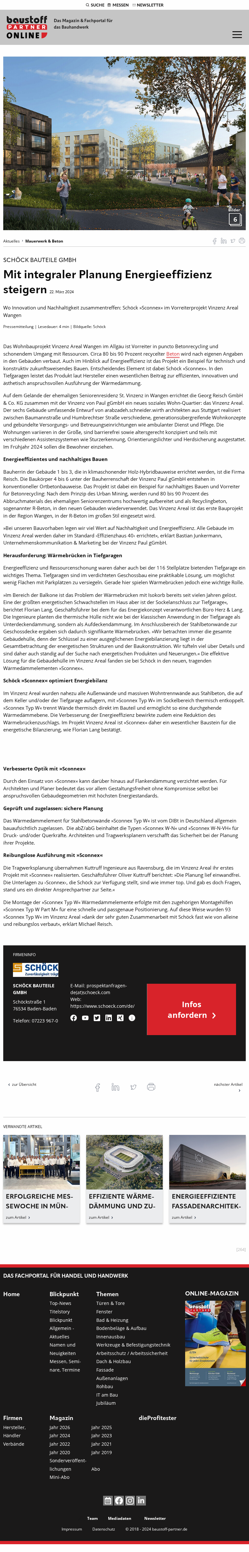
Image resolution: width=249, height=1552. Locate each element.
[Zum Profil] (132, 1018)
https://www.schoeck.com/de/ (102, 1006)
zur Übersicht (24, 1084)
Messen (121, 5)
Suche (97, 5)
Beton (173, 353)
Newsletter (150, 5)
